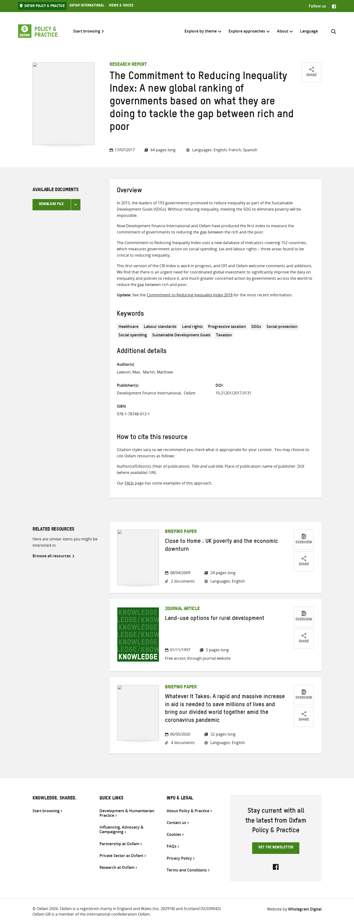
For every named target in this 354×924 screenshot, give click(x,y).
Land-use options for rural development (214, 619)
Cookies (174, 834)
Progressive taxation (227, 326)
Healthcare (128, 326)
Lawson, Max (128, 372)
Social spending (132, 335)
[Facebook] (334, 6)
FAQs (129, 483)
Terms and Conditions (187, 870)
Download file (51, 205)
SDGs (256, 326)
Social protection (282, 326)
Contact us (176, 822)
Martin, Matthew (158, 372)
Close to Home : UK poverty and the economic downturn (221, 546)
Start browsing (86, 31)
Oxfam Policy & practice (44, 6)
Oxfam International (86, 6)
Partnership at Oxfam (119, 844)
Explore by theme (200, 31)
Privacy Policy (179, 858)
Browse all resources (52, 555)
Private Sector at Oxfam (121, 855)
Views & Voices (121, 6)
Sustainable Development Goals (181, 335)
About (282, 31)
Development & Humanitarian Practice (126, 813)
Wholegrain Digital (304, 909)
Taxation (224, 335)
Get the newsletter (275, 848)
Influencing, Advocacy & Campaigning (121, 829)
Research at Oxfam (116, 867)
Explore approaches (247, 31)
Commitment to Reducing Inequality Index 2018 (190, 295)
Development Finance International (149, 393)
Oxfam (190, 393)
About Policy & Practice (188, 811)
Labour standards (160, 326)
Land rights (192, 326)
